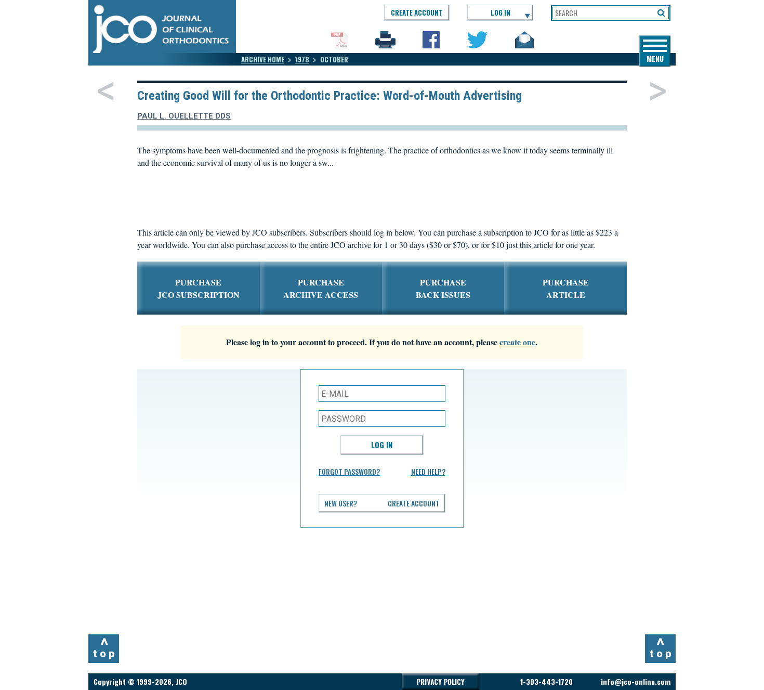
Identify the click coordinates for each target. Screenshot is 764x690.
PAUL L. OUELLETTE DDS (184, 116)
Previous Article (106, 91)
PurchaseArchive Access (320, 288)
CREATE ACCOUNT (417, 12)
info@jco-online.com (635, 681)
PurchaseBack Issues (443, 288)
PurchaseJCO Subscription (198, 288)
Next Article (658, 91)
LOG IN (500, 12)
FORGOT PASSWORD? (349, 471)
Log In (381, 444)
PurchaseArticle (566, 288)
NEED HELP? (428, 471)
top (105, 647)
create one (517, 342)
